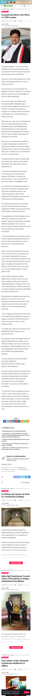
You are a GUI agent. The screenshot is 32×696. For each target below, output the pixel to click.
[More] (27, 421)
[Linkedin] (13, 421)
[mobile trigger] (2, 5)
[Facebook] (4, 421)
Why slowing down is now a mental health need (14, 431)
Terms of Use (15, 693)
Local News (5, 11)
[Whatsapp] (24, 421)
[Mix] (22, 421)
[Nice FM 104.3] (10, 5)
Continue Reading (16, 563)
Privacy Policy (6, 693)
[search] (22, 6)
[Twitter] (7, 421)
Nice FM (6, 24)
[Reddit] (10, 421)
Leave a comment (26, 482)
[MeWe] (19, 421)
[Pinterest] (16, 421)
